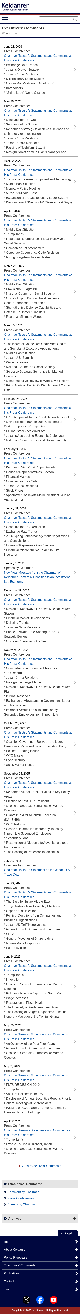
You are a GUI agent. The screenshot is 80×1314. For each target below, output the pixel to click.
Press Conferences (20, 1198)
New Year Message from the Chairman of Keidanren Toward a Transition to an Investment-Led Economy (37, 577)
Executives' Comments (19, 1265)
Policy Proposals (15, 1257)
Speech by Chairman (22, 1204)
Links (7, 1289)
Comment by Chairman (23, 1192)
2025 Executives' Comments (41, 1166)
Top (6, 1241)
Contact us (11, 1281)
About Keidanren (15, 1249)
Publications (11, 1273)
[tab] (12, 19)
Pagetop (69, 1233)
